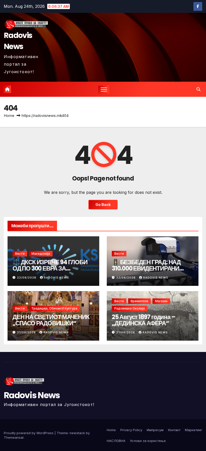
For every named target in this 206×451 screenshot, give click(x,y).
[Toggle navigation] (104, 89)
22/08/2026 (27, 277)
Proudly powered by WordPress (29, 433)
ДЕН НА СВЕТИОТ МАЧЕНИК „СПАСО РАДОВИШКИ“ (51, 320)
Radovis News (18, 41)
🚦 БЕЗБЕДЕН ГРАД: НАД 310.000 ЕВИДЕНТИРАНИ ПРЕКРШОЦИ (146, 268)
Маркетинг (193, 430)
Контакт (174, 430)
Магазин (161, 301)
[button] (198, 89)
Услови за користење (148, 441)
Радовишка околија (129, 308)
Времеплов (139, 301)
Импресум (155, 430)
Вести (20, 253)
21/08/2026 (27, 332)
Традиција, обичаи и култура (54, 308)
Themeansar (14, 437)
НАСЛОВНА (116, 441)
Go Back (103, 204)
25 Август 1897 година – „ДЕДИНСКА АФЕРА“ (143, 320)
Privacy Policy (131, 430)
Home (9, 115)
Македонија (40, 253)
